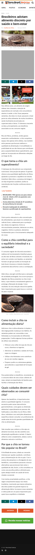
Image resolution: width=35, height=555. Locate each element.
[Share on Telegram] (13, 81)
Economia (22, 8)
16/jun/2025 (22, 28)
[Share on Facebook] (30, 81)
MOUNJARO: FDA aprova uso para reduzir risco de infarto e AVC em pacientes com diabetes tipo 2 (17, 197)
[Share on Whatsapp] (5, 81)
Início (2, 13)
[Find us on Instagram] (5, 550)
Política (12, 8)
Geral (3, 8)
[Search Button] (33, 2)
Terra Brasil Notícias (11, 547)
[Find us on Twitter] (2, 550)
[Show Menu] (2, 2)
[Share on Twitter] (21, 81)
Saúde (7, 13)
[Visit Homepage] (17, 2)
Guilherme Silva (9, 28)
